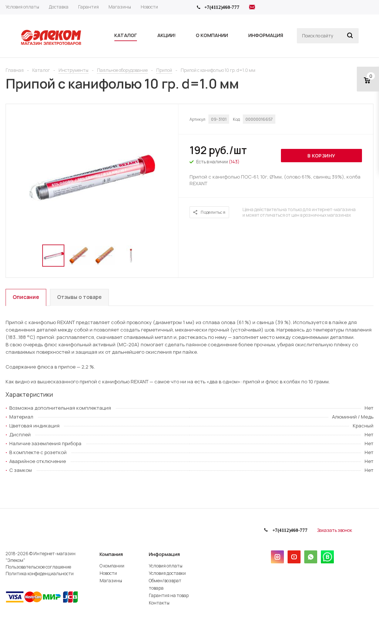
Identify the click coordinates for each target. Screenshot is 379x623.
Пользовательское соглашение (38, 567)
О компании (112, 566)
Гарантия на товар (169, 595)
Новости (108, 573)
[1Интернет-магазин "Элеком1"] (52, 44)
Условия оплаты (165, 566)
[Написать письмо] (252, 8)
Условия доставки (167, 573)
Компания (111, 554)
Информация (164, 554)
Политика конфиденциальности (40, 573)
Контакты (159, 603)
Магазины (111, 580)
